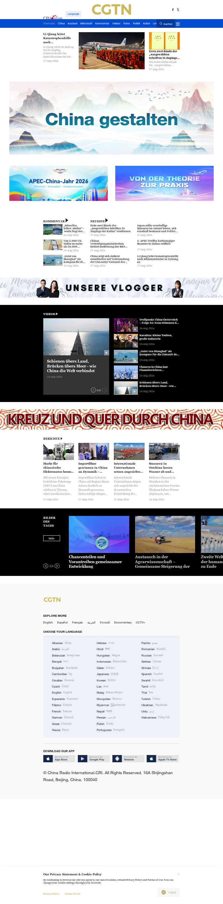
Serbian (151, 661)
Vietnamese (155, 717)
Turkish (150, 699)
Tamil (148, 686)
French (62, 711)
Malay (110, 692)
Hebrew (105, 643)
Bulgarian (65, 668)
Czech (60, 686)
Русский (105, 622)
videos (49, 314)
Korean (106, 680)
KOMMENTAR (54, 221)
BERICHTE (51, 439)
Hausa (60, 730)
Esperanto (65, 699)
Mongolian (109, 699)
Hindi (103, 649)
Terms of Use (72, 894)
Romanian (153, 649)
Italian (106, 668)
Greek (61, 724)
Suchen (167, 24)
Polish (105, 724)
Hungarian (108, 655)
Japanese (107, 674)
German (62, 717)
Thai (147, 692)
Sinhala (150, 668)
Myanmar (111, 705)
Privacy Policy (51, 894)
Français (77, 622)
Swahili (152, 680)
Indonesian (112, 661)
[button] (93, 390)
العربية (91, 622)
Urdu (147, 711)
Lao (102, 686)
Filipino (62, 705)
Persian (106, 717)
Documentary (123, 622)
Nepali (104, 711)
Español (62, 622)
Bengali (60, 661)
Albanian (61, 643)
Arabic (60, 649)
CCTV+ (140, 622)
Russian (152, 655)
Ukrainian (154, 705)
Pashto (149, 643)
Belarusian (66, 655)
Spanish (152, 674)
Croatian (63, 680)
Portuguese (111, 730)
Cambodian (62, 674)
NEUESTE (97, 221)
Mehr (51, 538)
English (48, 622)
